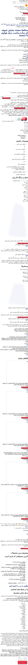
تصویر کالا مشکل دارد (10, 104)
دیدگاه (18, 26)
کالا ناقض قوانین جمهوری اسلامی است (19, 106)
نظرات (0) (22, 136)
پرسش (23, 26)
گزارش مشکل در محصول (20, 108)
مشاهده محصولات (12, 583)
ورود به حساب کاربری (22, 243)
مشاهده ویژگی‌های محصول (14, 115)
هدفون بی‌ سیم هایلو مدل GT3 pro (17, 579)
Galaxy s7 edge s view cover (21, 330)
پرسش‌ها (23, 138)
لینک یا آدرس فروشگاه (22, 96)
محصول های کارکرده (20, 17)
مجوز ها (23, 20)
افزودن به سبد (24, 387)
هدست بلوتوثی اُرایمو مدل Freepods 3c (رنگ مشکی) (13, 571)
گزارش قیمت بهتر (6, 98)
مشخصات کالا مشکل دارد (22, 105)
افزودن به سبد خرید (22, 662)
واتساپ (24, 56)
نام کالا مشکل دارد (21, 104)
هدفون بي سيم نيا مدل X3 (19, 561)
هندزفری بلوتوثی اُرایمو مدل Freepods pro (15, 564)
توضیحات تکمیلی (21, 135)
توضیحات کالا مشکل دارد (8, 105)
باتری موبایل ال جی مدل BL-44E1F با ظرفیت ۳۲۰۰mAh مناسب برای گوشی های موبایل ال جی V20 (13, 575)
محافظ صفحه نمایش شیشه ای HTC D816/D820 (16, 454)
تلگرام (24, 54)
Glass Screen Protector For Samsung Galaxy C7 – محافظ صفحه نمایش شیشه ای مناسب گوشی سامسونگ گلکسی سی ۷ (14, 339)
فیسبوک (24, 58)
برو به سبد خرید (24, 548)
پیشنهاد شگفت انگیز (20, 19)
